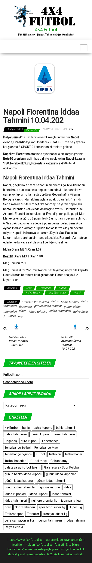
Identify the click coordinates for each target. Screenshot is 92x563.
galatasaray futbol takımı (22, 467)
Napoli (77, 292)
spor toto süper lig (52, 507)
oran (21, 316)
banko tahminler (64, 434)
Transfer (33, 514)
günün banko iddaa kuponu (23, 474)
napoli (11, 315)
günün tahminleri (50, 520)
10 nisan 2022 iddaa (35, 302)
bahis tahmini (70, 302)
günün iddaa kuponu (19, 481)
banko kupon (40, 434)
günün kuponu (50, 487)
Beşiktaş (11, 441)
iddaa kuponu (39, 494)
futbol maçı (38, 461)
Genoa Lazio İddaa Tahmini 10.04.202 (18, 340)
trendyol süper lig (55, 514)
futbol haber (73, 454)
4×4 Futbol (46, 29)
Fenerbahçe (50, 441)
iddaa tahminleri (60, 310)
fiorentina (25, 306)
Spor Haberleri (25, 507)
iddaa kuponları (15, 494)
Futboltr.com (12, 375)
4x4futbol (11, 428)
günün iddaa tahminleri (20, 487)
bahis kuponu (43, 428)
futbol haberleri (15, 461)
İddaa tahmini (75, 520)
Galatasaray (58, 461)
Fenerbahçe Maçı (46, 448)
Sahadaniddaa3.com (18, 382)
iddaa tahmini (38, 311)
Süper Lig (75, 507)
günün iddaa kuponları (61, 474)
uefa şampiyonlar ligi (19, 520)
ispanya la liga (71, 501)
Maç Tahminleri (57, 292)
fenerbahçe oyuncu (18, 454)
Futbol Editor (62, 129)
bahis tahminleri (16, 434)
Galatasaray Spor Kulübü (61, 467)
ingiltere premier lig (44, 501)
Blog (28, 287)
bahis (54, 301)
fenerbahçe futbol (18, 448)
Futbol (62, 287)
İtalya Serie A (33, 292)
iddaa (22, 310)
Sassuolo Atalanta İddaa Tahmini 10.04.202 (71, 342)
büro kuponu (29, 441)
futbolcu (55, 454)
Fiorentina (45, 287)
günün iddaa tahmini (47, 306)
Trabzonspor (14, 514)
